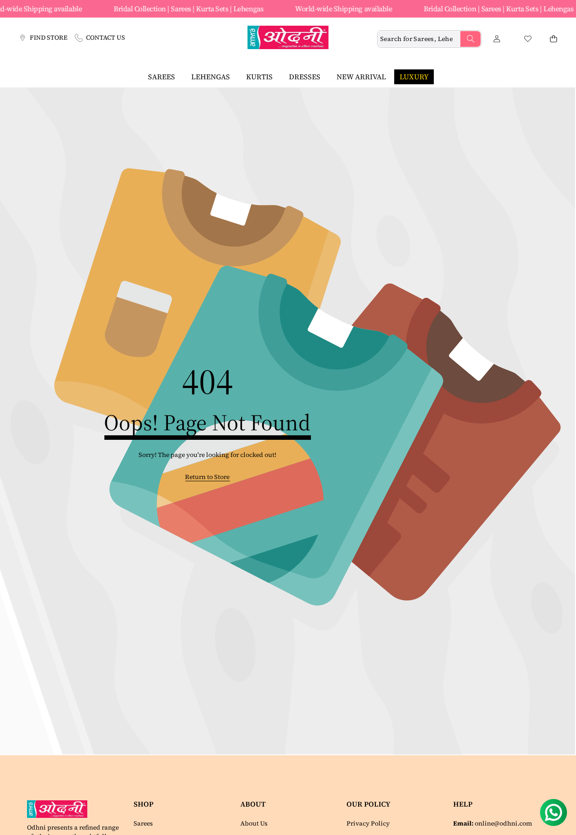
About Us (254, 823)
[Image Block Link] (60, 809)
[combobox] (429, 39)
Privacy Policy (368, 823)
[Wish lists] (528, 39)
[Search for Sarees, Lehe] (470, 39)
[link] (207, 477)
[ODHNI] (288, 38)
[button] (553, 39)
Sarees (143, 823)
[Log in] (496, 39)
